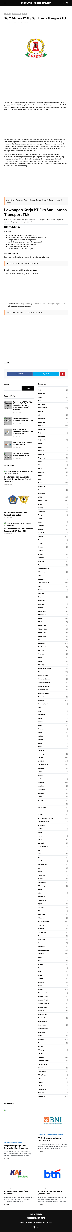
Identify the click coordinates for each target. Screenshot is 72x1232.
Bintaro (40, 475)
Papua (40, 903)
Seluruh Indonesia (43, 950)
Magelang (41, 786)
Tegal (24, 13)
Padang (40, 879)
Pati (39, 911)
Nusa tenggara (42, 864)
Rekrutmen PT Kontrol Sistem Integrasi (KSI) (21, 455)
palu (39, 893)
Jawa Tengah (42, 647)
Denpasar (41, 561)
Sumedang (41, 1032)
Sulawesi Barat (42, 993)
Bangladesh (41, 429)
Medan (40, 832)
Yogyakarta (41, 1096)
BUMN (40, 497)
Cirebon (40, 554)
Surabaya (41, 1039)
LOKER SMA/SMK (16, 13)
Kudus (40, 732)
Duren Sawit (41, 579)
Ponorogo (41, 925)
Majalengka (41, 789)
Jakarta (40, 618)
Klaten (40, 725)
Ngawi (40, 850)
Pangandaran (42, 900)
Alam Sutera (41, 393)
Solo (39, 971)
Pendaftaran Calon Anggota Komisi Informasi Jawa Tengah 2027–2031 (17, 479)
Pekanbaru (41, 918)
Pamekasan (41, 896)
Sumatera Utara (42, 1025)
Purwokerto (41, 939)
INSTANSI (41, 607)
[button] (5, 3)
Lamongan (41, 750)
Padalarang (41, 875)
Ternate (40, 1082)
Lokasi (49, 1222)
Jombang (41, 664)
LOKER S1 (41, 761)
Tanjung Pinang (42, 1064)
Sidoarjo (40, 964)
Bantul (40, 447)
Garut (39, 586)
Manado (40, 814)
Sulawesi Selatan (43, 996)
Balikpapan (41, 418)
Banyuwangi (42, 458)
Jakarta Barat (42, 622)
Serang (40, 961)
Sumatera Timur (43, 1021)
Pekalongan (41, 914)
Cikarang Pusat (42, 540)
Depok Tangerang (43, 568)
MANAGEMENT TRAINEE (45, 818)
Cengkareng (41, 511)
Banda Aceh (41, 422)
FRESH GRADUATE (43, 582)
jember (40, 657)
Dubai (39, 575)
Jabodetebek (42, 615)
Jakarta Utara (42, 636)
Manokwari (41, 825)
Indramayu (41, 604)
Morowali (41, 843)
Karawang (41, 700)
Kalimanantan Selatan (44, 668)
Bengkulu (41, 472)
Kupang (40, 739)
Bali (39, 415)
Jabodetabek (42, 611)
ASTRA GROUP (42, 408)
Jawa (39, 640)
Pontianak (41, 928)
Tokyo (40, 1085)
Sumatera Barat (42, 1014)
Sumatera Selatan (43, 1018)
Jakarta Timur (42, 632)
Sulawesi (40, 989)
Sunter (40, 1035)
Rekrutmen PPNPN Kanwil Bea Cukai (29, 313)
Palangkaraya (42, 882)
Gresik (40, 597)
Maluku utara (42, 807)
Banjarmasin (42, 440)
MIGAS (40, 839)
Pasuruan (41, 907)
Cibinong (41, 525)
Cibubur (40, 529)
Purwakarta (41, 936)
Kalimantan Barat (43, 675)
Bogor (40, 483)
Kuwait (40, 747)
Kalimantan (41, 672)
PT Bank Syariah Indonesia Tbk (27, 263)
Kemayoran (41, 714)
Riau (39, 943)
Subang (40, 978)
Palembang (41, 886)
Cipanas (40, 550)
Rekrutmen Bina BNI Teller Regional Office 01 (22, 443)
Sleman (40, 968)
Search (6, 384)
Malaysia (40, 800)
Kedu (39, 711)
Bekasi (40, 468)
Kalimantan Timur (43, 686)
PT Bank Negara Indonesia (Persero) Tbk (49, 1139)
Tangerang (41, 1057)
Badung (40, 411)
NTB (39, 854)
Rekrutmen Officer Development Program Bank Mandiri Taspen (23, 431)
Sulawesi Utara (42, 1007)
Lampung (41, 754)
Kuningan (41, 736)
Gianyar (40, 590)
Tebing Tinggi (42, 1075)
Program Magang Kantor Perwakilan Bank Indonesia (16, 1147)
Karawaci (41, 697)
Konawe (40, 729)
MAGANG (41, 782)
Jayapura (41, 654)
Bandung (41, 425)
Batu (39, 465)
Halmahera (41, 600)
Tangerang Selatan (43, 1060)
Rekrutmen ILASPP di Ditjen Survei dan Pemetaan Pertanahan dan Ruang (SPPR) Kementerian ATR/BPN (23, 405)
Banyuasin (41, 450)
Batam (40, 461)
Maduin (40, 775)
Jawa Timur (41, 650)
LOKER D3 (7, 13)
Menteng (40, 836)
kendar (40, 718)
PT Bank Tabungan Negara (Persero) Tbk (50, 1192)
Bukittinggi (41, 493)
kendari (40, 722)
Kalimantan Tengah (44, 682)
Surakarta (41, 1043)
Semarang (41, 953)
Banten (40, 443)
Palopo (40, 889)
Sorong (40, 975)
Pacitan (40, 871)
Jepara (40, 661)
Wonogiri (41, 1093)
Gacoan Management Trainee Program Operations (23, 419)
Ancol (39, 400)
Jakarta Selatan (42, 629)
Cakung (40, 508)
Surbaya (40, 1046)
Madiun (40, 771)
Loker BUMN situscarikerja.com (36, 2)
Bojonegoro (41, 486)
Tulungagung (42, 1089)
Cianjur (40, 522)
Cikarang (40, 536)
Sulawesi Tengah (43, 1000)
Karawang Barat (43, 704)
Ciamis (40, 518)
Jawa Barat (41, 643)
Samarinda (41, 946)
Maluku (40, 804)
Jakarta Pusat (42, 625)
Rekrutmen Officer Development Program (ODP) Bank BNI (18, 530)
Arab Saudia (41, 404)
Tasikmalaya (41, 1071)
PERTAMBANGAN (43, 921)
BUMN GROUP (42, 500)
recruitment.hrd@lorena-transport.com (23, 270)
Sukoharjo (41, 986)
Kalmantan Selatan (43, 693)
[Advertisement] (38, 85)
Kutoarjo (40, 743)
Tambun (40, 1053)
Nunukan (41, 861)
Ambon (40, 397)
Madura (40, 779)
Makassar (41, 793)
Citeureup (41, 557)
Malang (40, 796)
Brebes (40, 490)
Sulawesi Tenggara (44, 1003)
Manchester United (44, 821)
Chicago (40, 515)
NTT (39, 857)
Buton (40, 504)
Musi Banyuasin (43, 846)
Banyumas (41, 454)
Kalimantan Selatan (44, 679)
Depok (40, 565)
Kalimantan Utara (43, 689)
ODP (39, 868)
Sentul (40, 957)
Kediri (39, 707)
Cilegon (40, 547)
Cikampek (41, 532)
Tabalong (41, 1050)
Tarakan (40, 1068)
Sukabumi (41, 982)
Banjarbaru (41, 436)
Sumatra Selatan (43, 1028)
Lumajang (41, 768)
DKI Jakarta (41, 572)
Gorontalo (41, 593)
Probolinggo (42, 932)
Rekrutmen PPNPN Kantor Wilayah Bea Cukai (15, 513)
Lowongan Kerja (18, 109)
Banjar (40, 433)
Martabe (40, 829)
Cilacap (40, 543)
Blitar (39, 479)
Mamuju (40, 811)
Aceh (39, 390)
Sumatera (41, 1010)
